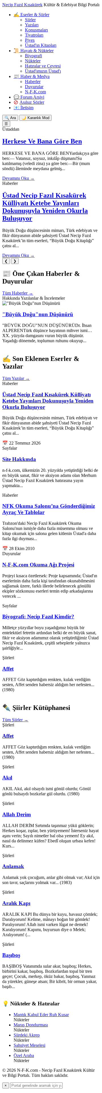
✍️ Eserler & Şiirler (31, 14)
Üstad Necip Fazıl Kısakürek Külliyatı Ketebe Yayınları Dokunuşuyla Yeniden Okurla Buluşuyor (45, 207)
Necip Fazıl (22, 4)
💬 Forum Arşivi (29, 97)
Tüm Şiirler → (15, 719)
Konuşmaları (36, 30)
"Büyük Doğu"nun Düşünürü (37, 314)
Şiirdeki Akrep (27, 1035)
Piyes (30, 40)
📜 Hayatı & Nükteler (34, 50)
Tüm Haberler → (17, 293)
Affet (8, 669)
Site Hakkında (19, 459)
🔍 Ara (10, 118)
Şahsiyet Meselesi (29, 1045)
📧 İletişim (23, 107)
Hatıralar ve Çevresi (43, 66)
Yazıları (32, 24)
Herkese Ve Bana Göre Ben (42, 141)
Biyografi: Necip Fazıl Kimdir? (38, 617)
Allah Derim (16, 814)
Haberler (33, 81)
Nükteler (33, 60)
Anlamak (13, 866)
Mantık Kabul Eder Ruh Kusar (41, 1014)
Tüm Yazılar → (16, 378)
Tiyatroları (34, 35)
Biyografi (33, 55)
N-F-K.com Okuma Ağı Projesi (38, 565)
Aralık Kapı (16, 903)
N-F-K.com (35, 91)
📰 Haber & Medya (32, 76)
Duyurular (34, 86)
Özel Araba (24, 1055)
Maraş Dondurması (31, 1024)
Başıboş (11, 955)
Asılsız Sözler (32, 102)
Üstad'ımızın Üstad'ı (43, 71)
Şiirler (30, 19)
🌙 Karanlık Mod (35, 118)
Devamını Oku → (18, 178)
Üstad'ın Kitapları (40, 45)
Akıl (7, 778)
